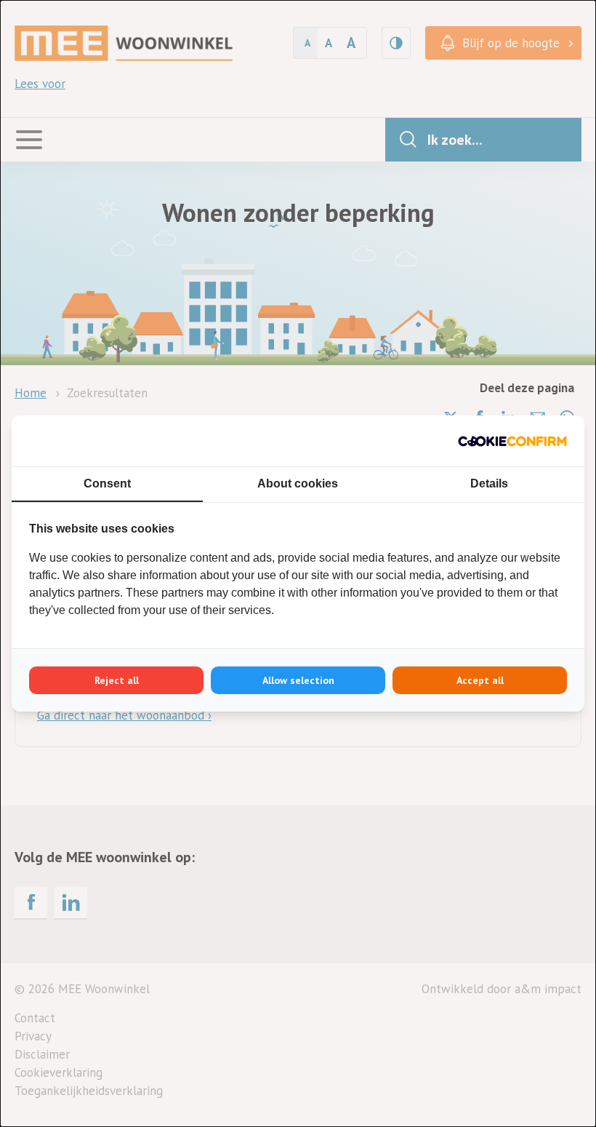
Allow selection (298, 680)
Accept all (480, 680)
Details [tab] (489, 483)
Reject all (116, 680)
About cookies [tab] (297, 483)
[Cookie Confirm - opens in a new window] (512, 441)
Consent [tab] (107, 483)
